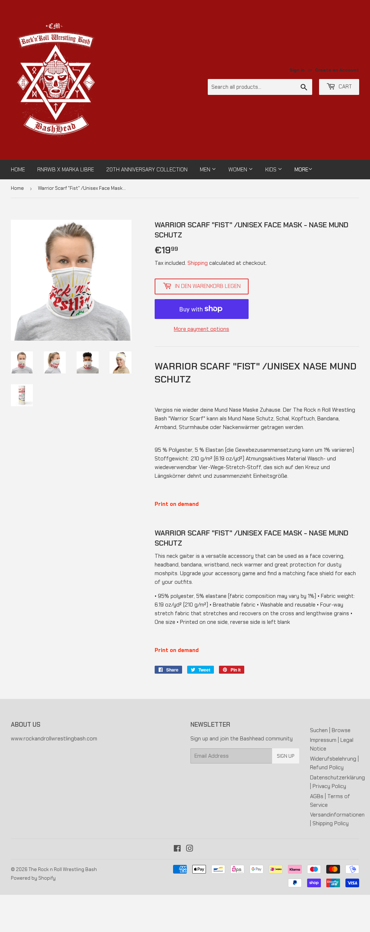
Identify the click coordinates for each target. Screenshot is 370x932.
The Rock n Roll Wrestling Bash (63, 869)
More (301, 169)
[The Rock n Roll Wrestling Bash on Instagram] (189, 849)
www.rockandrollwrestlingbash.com (54, 738)
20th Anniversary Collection (147, 169)
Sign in (297, 70)
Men (206, 169)
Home (18, 169)
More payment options (201, 329)
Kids (271, 169)
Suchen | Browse (330, 730)
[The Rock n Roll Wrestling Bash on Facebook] (177, 849)
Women (238, 169)
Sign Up (285, 756)
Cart (344, 86)
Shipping (198, 263)
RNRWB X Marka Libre (65, 169)
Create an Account (337, 70)
